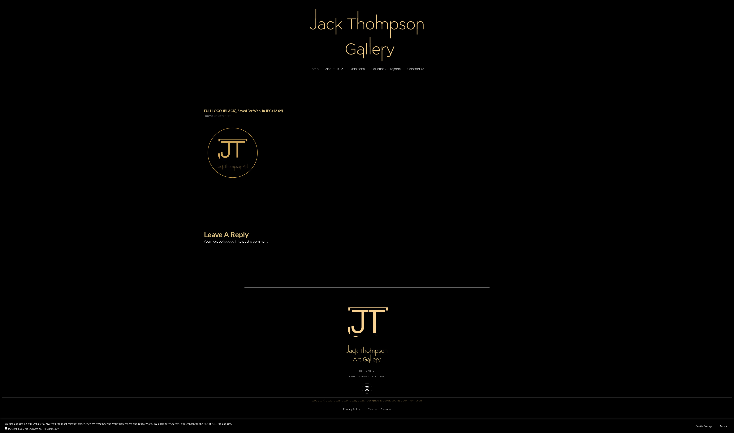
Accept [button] (723, 426)
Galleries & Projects (386, 69)
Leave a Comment (217, 116)
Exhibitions (357, 69)
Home (314, 69)
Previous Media (197, 207)
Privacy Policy (352, 409)
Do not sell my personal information (33, 429)
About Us (332, 69)
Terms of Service (379, 409)
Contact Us (416, 69)
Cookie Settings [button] (704, 426)
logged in (230, 241)
